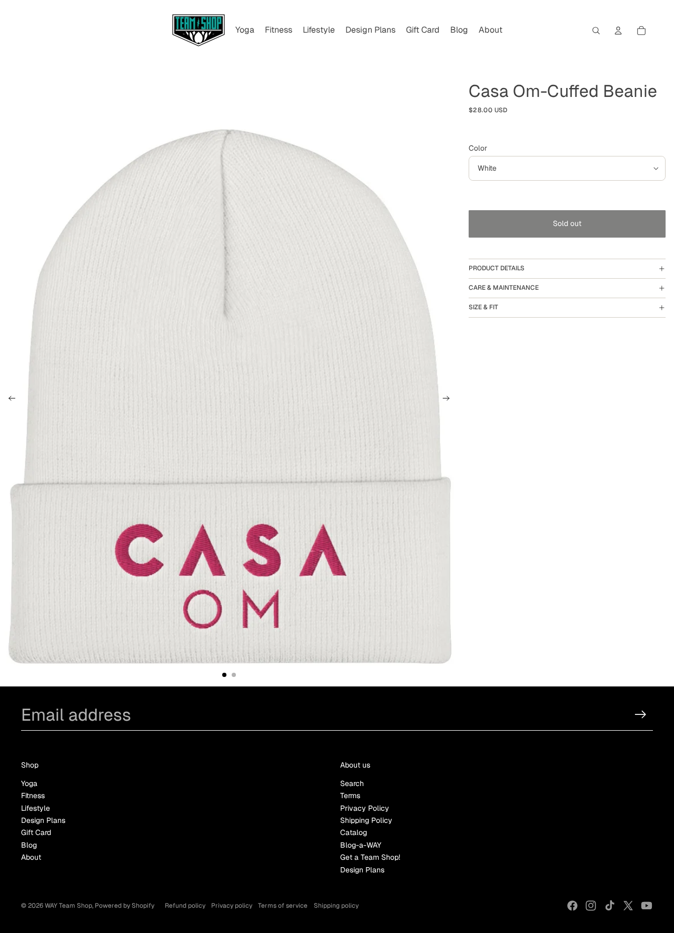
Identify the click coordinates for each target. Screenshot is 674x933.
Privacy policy (231, 905)
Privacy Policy (364, 808)
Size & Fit (483, 307)
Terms (350, 795)
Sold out (567, 223)
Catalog (353, 832)
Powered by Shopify (124, 905)
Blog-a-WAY (360, 845)
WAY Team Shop (68, 905)
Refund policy (185, 905)
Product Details (496, 268)
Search (352, 783)
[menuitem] (244, 30)
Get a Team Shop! (370, 857)
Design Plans (43, 820)
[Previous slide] (8, 399)
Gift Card (36, 832)
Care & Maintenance (504, 287)
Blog (29, 845)
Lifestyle (35, 808)
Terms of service (283, 905)
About (31, 857)
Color (478, 148)
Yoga (29, 783)
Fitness (33, 795)
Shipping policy (336, 905)
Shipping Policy (366, 820)
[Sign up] (640, 714)
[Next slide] (449, 399)
